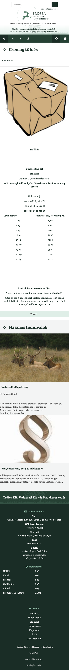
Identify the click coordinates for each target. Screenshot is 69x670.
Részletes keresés (49, 9)
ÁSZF (34, 634)
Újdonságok (34, 617)
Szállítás (34, 621)
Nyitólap (34, 613)
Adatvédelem (34, 638)
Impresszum (34, 626)
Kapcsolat (34, 630)
